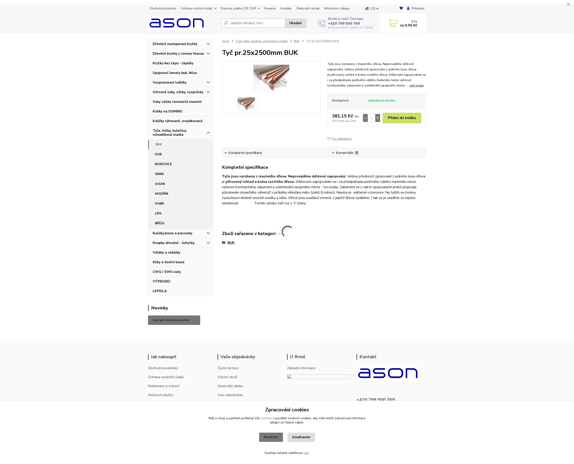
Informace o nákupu (337, 8)
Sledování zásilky (230, 386)
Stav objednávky (230, 395)
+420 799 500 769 (344, 23)
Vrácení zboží (227, 377)
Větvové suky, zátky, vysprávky (178, 92)
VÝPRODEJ (161, 281)
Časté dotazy (227, 368)
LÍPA (158, 213)
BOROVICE (163, 164)
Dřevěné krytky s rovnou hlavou (178, 53)
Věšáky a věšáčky (166, 252)
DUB (158, 154)
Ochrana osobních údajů (197, 8)
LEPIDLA (160, 291)
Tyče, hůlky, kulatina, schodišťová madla (170, 132)
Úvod (225, 41)
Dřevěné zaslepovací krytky (175, 44)
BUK (159, 144)
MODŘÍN (161, 194)
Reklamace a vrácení (163, 386)
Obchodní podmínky (163, 8)
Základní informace (301, 368)
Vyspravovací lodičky (170, 82)
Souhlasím (301, 437)
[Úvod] (182, 23)
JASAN (160, 184)
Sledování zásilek (308, 8)
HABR (159, 203)
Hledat (295, 23)
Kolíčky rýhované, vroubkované (178, 121)
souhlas (266, 418)
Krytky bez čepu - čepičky (173, 63)
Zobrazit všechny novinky (171, 320)
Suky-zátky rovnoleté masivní (177, 101)
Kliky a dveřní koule (169, 262)
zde (306, 453)
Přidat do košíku (402, 117)
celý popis (416, 85)
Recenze (270, 8)
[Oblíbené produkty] (401, 9)
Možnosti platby (160, 395)
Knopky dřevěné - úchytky (174, 243)
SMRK (159, 174)
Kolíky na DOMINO (168, 111)
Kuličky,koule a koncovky (172, 233)
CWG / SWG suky (167, 272)
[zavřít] (568, 4)
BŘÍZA (159, 223)
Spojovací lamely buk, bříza (175, 73)
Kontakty (286, 8)
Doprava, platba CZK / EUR (238, 8)
